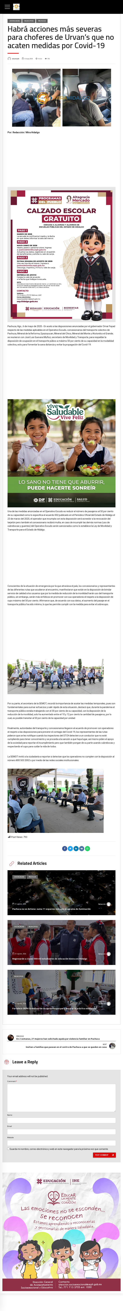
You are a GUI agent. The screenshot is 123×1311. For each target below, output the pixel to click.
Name (9, 1115)
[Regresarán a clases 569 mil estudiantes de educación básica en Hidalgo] (61, 942)
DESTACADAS (15, 21)
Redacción (102, 904)
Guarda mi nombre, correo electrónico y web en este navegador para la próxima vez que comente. (59, 1149)
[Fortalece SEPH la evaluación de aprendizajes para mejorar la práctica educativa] (61, 992)
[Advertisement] (61, 158)
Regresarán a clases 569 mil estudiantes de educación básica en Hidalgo (49, 959)
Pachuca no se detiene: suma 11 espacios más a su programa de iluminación (51, 909)
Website (10, 1137)
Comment (12, 1081)
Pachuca (42, 21)
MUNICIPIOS (28, 21)
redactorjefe (15, 59)
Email (9, 1126)
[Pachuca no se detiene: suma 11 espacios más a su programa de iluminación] (61, 892)
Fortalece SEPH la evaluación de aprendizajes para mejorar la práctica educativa (54, 1008)
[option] (61, 97)
